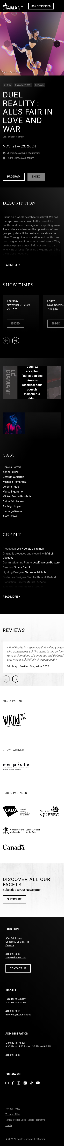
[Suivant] (56, 44)
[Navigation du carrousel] (14, 340)
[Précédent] (7, 44)
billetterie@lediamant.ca (18, 1014)
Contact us (18, 968)
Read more (10, 265)
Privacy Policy (12, 1108)
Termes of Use (12, 1114)
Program (16, 177)
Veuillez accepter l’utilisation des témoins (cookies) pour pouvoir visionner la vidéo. (32, 382)
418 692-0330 (12, 954)
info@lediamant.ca (15, 957)
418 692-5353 (12, 1011)
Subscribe (14, 899)
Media (8, 1125)
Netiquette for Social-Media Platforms (25, 1119)
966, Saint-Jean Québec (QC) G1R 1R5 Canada (17, 942)
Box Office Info (41, 6)
